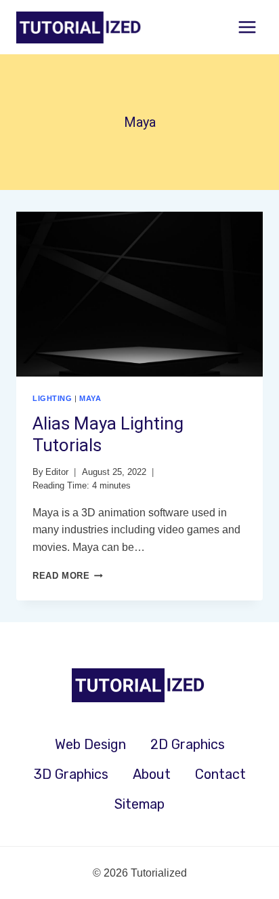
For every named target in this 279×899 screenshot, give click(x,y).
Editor (56, 472)
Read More (68, 576)
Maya (90, 398)
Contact (220, 774)
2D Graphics (187, 744)
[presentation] (139, 294)
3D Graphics (71, 774)
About (152, 774)
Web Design (90, 744)
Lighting (52, 398)
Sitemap (139, 804)
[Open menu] (247, 27)
